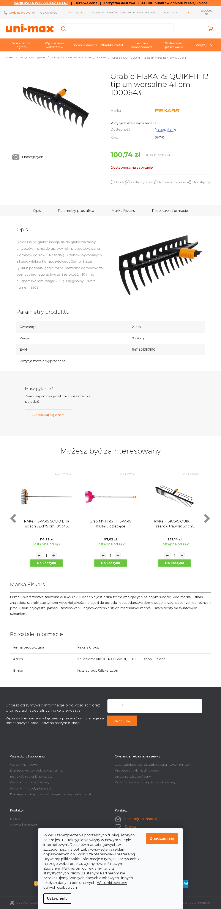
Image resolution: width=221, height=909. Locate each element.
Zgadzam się (160, 838)
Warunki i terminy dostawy (28, 782)
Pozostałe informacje (168, 211)
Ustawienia (56, 898)
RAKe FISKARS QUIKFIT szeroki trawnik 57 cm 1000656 (172, 524)
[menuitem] (20, 44)
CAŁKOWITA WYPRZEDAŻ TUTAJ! (39, 3)
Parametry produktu (74, 211)
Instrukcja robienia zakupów (29, 776)
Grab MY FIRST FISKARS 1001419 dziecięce (109, 523)
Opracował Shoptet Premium (189, 902)
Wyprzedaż (74, 12)
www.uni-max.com (22, 824)
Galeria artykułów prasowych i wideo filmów (122, 12)
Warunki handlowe (22, 765)
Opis (35, 211)
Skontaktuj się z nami (47, 415)
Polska (13, 819)
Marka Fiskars (121, 211)
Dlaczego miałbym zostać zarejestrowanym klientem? (49, 794)
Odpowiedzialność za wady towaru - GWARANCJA (151, 765)
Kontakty (169, 12)
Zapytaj (129, 826)
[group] (45, 523)
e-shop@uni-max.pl (139, 819)
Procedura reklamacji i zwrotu (135, 770)
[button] (45, 563)
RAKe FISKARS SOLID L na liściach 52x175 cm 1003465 (45, 523)
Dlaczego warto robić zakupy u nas (34, 770)
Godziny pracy (17, 12)
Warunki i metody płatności (28, 788)
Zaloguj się (120, 721)
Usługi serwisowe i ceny (131, 776)
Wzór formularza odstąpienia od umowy (143, 782)
